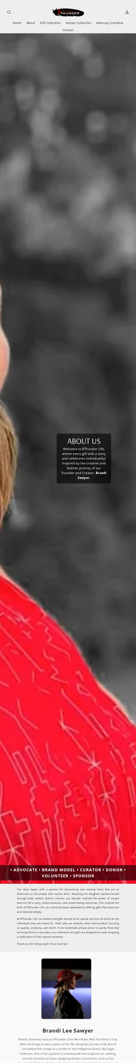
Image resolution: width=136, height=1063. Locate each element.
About (30, 23)
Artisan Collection (78, 23)
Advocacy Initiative (109, 23)
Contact (68, 30)
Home (17, 23)
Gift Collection (50, 23)
